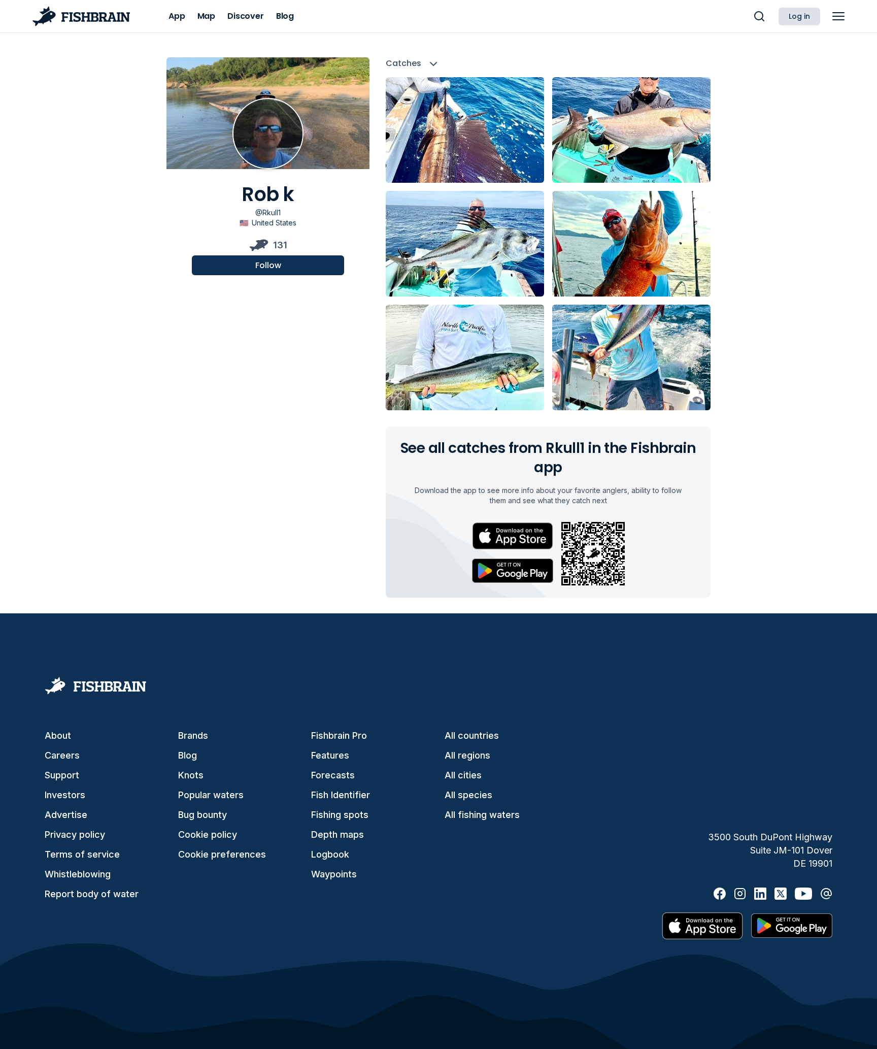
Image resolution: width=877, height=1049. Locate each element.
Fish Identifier (340, 795)
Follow (268, 265)
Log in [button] (799, 16)
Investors (65, 795)
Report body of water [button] (92, 894)
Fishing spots (339, 814)
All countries (472, 735)
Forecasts (333, 775)
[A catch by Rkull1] (465, 130)
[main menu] (838, 16)
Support (62, 775)
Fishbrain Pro (339, 735)
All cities (463, 775)
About (58, 735)
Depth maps (337, 834)
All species (468, 795)
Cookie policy (207, 834)
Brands (193, 735)
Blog (187, 755)
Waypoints (334, 874)
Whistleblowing (78, 874)
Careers (62, 755)
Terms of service (82, 854)
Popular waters (211, 795)
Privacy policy (75, 834)
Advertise (66, 814)
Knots (191, 775)
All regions (467, 755)
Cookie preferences (222, 854)
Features (330, 755)
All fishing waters (482, 814)
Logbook (330, 854)
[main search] (759, 16)
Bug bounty (202, 814)
